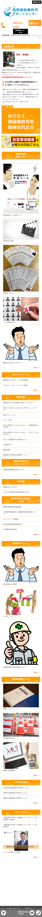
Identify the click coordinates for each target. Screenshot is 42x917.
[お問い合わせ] (21, 133)
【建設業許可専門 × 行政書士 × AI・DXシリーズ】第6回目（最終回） (20, 818)
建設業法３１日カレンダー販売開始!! (15, 380)
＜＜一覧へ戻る (7, 107)
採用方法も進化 (8, 241)
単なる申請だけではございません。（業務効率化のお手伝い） (20, 426)
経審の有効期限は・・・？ (12, 770)
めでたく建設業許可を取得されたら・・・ (17, 439)
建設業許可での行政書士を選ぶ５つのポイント (19, 403)
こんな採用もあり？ (10, 322)
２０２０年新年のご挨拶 (11, 852)
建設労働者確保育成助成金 (12, 507)
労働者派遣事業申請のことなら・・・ (16, 469)
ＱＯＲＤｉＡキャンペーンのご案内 (15, 385)
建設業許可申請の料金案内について (15, 455)
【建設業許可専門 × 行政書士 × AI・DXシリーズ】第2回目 (20, 826)
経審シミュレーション (10, 709)
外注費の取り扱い (9, 738)
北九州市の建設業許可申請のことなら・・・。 (19, 788)
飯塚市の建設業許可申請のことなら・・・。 (18, 798)
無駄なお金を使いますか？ (12, 363)
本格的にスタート (9, 293)
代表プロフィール (9, 415)
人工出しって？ (8, 616)
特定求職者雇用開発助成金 (12, 524)
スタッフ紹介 (7, 420)
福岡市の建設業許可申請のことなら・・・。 (18, 793)
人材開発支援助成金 (10, 529)
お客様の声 (7, 444)
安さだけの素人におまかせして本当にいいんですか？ (20, 409)
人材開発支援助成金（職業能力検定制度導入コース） (20, 513)
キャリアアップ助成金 (10, 519)
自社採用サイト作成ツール (12, 215)
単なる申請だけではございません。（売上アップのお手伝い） (20, 433)
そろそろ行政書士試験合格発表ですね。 (17, 492)
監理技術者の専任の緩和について (14, 667)
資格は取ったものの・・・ (12, 487)
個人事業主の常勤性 (10, 584)
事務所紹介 (7, 450)
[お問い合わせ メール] (35, 25)
